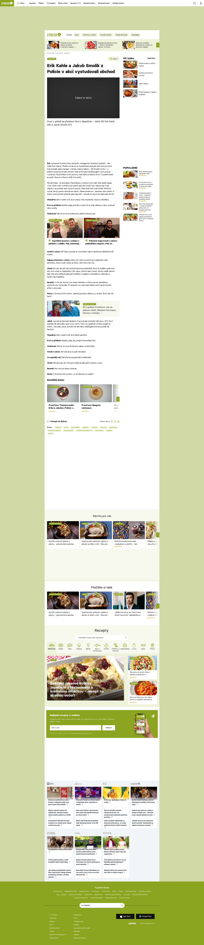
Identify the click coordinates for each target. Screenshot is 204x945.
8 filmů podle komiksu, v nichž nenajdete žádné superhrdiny (58, 861)
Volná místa (53, 918)
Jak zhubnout (57, 891)
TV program (95, 891)
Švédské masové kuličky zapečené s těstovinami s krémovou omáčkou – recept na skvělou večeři (77, 689)
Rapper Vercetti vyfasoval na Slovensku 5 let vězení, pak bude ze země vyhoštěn (88, 862)
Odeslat (109, 728)
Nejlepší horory (84, 891)
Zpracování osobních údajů (82, 928)
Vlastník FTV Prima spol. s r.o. (58, 934)
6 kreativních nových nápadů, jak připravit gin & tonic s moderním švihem (146, 217)
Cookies (51, 931)
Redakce (76, 934)
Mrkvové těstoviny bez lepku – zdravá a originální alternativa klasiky (141, 699)
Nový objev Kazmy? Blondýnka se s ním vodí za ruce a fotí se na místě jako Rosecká (88, 872)
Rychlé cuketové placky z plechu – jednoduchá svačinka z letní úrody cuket (62, 543)
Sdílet (115, 59)
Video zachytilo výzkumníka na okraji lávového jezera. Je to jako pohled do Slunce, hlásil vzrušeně (115, 823)
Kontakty (76, 925)
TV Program (51, 3)
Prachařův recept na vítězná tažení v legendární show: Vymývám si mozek (88, 802)
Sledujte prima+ (118, 3)
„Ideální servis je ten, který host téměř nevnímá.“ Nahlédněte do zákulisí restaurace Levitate (128, 614)
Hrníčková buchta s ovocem (146, 74)
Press (75, 918)
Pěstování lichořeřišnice (140, 894)
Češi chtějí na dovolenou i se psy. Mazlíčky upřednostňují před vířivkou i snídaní (115, 862)
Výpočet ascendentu (81, 898)
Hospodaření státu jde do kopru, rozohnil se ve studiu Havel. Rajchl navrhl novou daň (59, 823)
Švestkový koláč (124, 898)
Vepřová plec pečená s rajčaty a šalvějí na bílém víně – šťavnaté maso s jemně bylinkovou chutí (95, 543)
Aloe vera (127, 894)
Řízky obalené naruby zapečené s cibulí (145, 172)
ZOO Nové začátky (145, 891)
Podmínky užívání (54, 928)
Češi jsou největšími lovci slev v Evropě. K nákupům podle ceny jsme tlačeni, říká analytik (58, 802)
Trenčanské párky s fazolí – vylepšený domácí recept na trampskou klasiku (145, 196)
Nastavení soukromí (80, 938)
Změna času (106, 891)
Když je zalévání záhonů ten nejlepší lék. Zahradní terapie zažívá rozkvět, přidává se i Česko (59, 812)
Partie (114, 891)
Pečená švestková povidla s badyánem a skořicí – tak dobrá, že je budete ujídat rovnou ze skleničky (126, 543)
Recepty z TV (75, 3)
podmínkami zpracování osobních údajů (80, 733)
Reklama (52, 921)
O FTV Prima (53, 915)
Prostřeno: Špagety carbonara (91, 406)
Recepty (32, 3)
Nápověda (77, 931)
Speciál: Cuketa (89, 3)
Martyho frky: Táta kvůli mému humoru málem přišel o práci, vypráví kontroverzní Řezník (86, 852)
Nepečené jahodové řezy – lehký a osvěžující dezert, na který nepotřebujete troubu (107, 46)
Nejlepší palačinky (111, 898)
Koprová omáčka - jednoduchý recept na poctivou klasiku (144, 45)
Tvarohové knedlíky (96, 898)
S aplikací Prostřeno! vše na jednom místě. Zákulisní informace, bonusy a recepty (99, 310)
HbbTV (51, 925)
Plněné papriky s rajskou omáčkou (148, 93)
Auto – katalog (61, 894)
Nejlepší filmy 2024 (71, 891)
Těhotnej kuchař (104, 3)
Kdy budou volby (130, 891)
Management (78, 915)
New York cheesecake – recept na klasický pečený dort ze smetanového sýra (146, 207)
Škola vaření (63, 3)
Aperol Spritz (143, 84)
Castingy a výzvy (79, 921)
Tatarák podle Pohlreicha (113, 894)
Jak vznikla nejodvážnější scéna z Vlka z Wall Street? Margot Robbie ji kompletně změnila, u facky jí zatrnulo (59, 873)
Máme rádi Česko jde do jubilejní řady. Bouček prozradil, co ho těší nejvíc (87, 823)
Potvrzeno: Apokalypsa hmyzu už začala (115, 801)
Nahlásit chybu (53, 938)
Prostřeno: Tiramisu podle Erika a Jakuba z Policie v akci (61, 406)
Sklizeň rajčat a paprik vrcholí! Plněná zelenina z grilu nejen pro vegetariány (115, 852)
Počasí (121, 891)
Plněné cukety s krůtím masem (147, 64)
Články (41, 3)
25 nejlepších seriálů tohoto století (60, 849)
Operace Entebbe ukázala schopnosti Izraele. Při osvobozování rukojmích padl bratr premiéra (115, 813)
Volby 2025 (88, 894)
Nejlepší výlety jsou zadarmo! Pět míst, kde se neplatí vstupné (115, 871)
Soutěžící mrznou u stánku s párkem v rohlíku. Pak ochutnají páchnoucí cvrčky (64, 242)
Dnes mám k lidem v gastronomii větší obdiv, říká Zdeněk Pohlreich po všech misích (87, 812)
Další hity (151, 58)
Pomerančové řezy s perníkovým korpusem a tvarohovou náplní (146, 184)
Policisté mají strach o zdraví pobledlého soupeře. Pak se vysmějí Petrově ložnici (101, 242)
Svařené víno (98, 894)
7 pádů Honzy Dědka (75, 894)
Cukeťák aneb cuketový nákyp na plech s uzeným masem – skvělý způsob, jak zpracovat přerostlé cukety (69, 48)
